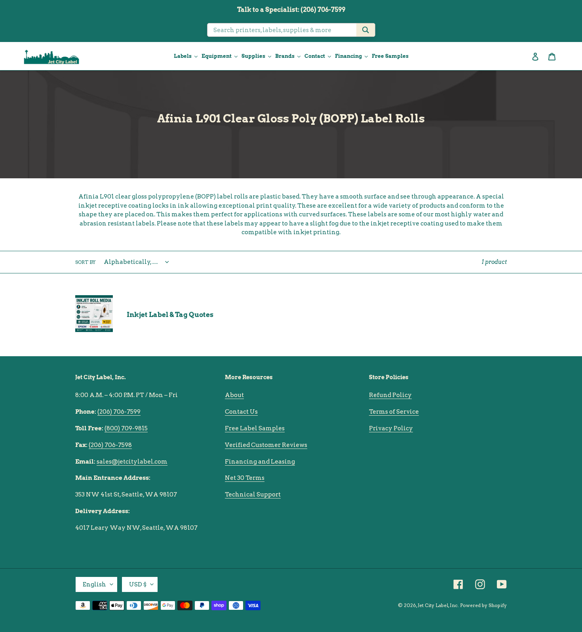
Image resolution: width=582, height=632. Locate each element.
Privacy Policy (391, 428)
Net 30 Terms (244, 477)
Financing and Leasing (260, 461)
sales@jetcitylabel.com (132, 461)
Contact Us (241, 411)
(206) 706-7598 (110, 445)
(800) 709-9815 (126, 428)
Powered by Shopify (483, 605)
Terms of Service (394, 411)
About (234, 395)
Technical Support (253, 494)
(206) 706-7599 (119, 411)
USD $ (137, 584)
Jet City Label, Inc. (438, 605)
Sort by (85, 262)
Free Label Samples (255, 428)
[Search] (365, 29)
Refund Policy (390, 395)
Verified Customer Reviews (266, 445)
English (94, 584)
